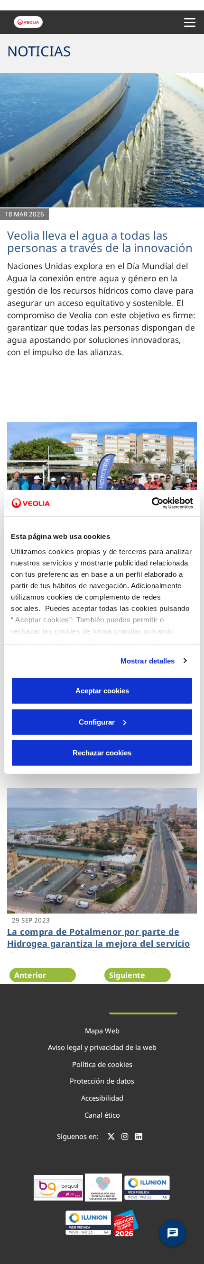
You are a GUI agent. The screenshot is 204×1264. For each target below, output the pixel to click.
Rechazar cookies (102, 753)
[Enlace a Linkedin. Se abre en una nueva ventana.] (138, 1137)
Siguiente (127, 975)
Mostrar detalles (148, 660)
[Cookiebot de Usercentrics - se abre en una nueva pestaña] (151, 503)
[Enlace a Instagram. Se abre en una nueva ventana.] (125, 1137)
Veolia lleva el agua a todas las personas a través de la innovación (100, 241)
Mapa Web (102, 1030)
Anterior (30, 975)
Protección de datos (102, 1080)
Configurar (97, 721)
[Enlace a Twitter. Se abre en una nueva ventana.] (111, 1137)
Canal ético (102, 1115)
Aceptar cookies (102, 691)
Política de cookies (102, 1064)
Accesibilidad (102, 1098)
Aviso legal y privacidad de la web (102, 1047)
